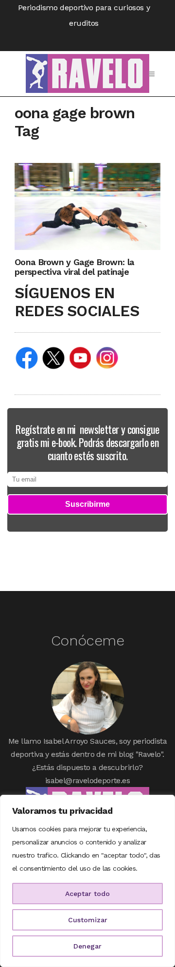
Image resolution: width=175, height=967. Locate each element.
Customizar (87, 920)
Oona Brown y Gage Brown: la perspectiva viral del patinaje (74, 267)
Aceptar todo (87, 893)
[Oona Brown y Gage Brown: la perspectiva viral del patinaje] (87, 206)
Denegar (87, 946)
